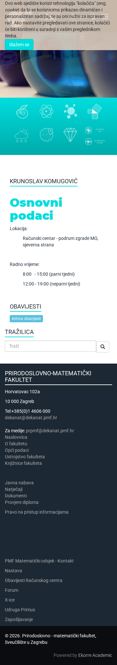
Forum (11, 590)
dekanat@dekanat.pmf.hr (31, 417)
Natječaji (13, 489)
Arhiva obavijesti (26, 318)
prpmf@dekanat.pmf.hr (50, 430)
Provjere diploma (22, 502)
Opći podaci (17, 450)
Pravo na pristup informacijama (38, 512)
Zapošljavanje (19, 619)
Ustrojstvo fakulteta (25, 456)
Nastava (13, 570)
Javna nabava (19, 482)
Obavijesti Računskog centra (33, 580)
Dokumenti (16, 495)
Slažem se (19, 44)
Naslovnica (16, 437)
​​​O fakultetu (16, 443)
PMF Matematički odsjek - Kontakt (39, 560)
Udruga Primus (20, 609)
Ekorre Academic (95, 655)
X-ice (10, 600)
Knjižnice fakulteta (23, 463)
